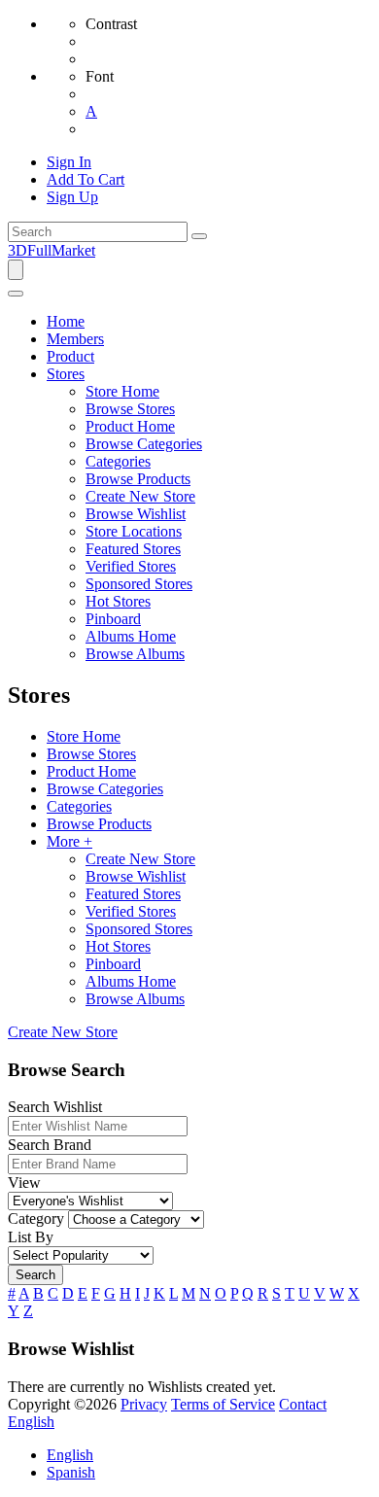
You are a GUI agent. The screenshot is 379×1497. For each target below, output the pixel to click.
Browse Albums (135, 999)
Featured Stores (133, 894)
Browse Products (99, 824)
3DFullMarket (51, 250)
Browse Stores (91, 754)
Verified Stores (131, 911)
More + (69, 841)
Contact (303, 1404)
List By (30, 1237)
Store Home (84, 736)
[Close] (15, 293)
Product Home (91, 771)
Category (36, 1218)
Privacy (144, 1404)
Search (35, 1275)
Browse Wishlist (136, 876)
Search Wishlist (55, 1106)
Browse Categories (105, 789)
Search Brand (49, 1144)
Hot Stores (118, 946)
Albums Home (131, 981)
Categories (79, 806)
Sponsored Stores (139, 929)
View (24, 1182)
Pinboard (113, 964)
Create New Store (140, 859)
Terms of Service (223, 1404)
